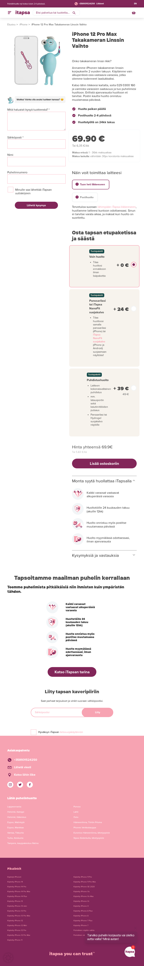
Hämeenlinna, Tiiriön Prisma (88, 822)
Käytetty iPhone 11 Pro (83, 877)
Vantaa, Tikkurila (15, 833)
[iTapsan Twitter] (20, 785)
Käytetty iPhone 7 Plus (83, 921)
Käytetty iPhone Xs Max (84, 896)
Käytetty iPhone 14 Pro (16, 887)
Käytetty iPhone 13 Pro (16, 911)
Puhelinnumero (17, 172)
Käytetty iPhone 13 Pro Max (18, 916)
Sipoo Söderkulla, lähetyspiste (89, 838)
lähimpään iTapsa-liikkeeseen (117, 207)
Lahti (76, 812)
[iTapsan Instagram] (10, 785)
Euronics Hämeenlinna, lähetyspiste (92, 833)
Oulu (76, 817)
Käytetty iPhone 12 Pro (16, 930)
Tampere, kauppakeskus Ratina (22, 843)
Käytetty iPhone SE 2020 (84, 887)
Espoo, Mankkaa (15, 827)
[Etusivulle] (23, 12)
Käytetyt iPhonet (14, 877)
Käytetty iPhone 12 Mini (17, 925)
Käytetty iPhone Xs (82, 891)
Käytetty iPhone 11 (14, 940)
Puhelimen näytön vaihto (84, 930)
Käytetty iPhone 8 (81, 916)
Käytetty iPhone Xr (81, 901)
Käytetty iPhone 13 (15, 901)
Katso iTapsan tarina (72, 672)
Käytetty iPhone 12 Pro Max (18, 935)
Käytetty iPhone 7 (81, 925)
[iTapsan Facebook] (30, 785)
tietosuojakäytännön (71, 732)
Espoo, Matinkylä (15, 822)
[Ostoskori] (134, 12)
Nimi (10, 155)
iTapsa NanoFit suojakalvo (99, 338)
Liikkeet (100, 3)
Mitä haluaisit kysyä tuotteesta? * (28, 110)
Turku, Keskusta (15, 838)
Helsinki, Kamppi (15, 812)
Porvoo (77, 807)
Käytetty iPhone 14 (15, 882)
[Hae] (74, 12)
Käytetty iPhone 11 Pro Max (85, 882)
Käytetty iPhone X (81, 906)
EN (135, 3)
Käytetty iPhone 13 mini (17, 906)
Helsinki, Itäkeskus (16, 817)
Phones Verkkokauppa (85, 827)
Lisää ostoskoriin (104, 463)
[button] (8, 958)
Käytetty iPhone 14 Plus (17, 896)
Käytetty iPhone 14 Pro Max (18, 891)
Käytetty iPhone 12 (15, 921)
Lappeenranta (14, 807)
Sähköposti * (15, 137)
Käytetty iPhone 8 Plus (83, 911)
